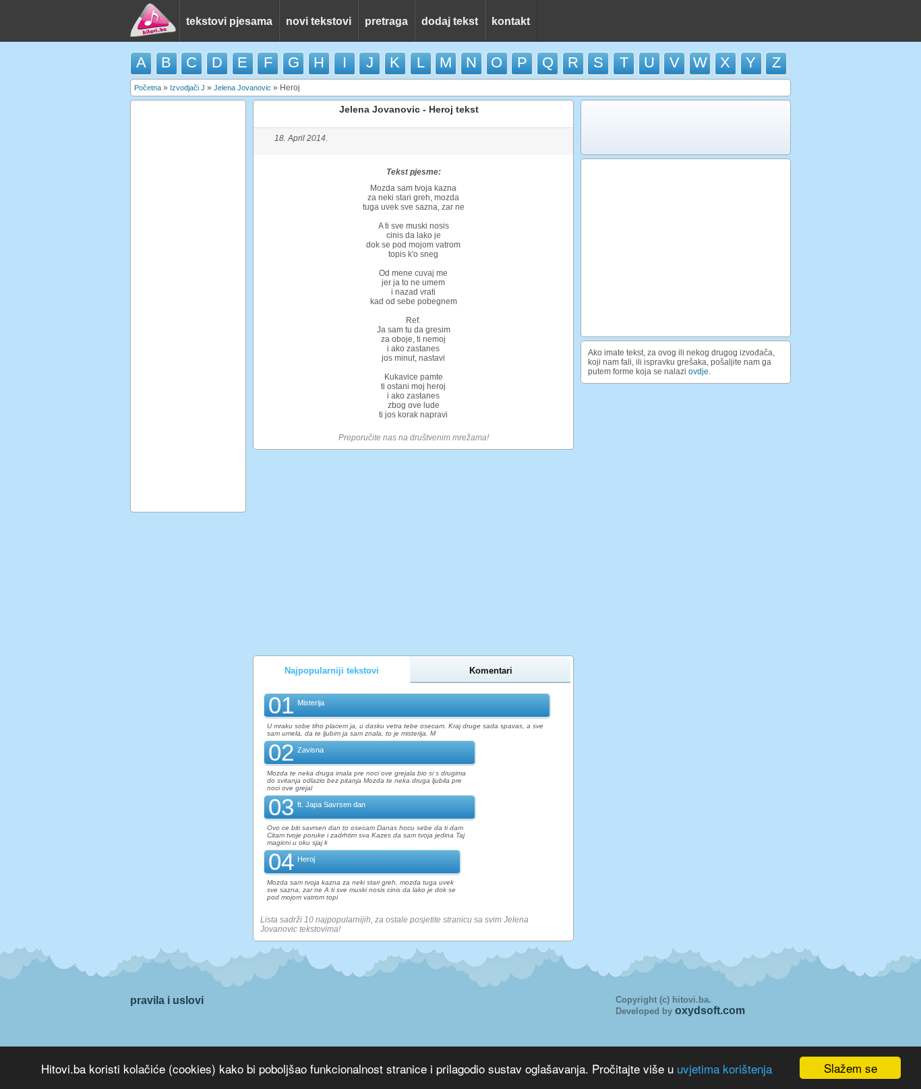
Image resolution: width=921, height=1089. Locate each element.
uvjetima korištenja (724, 1068)
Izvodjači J (187, 88)
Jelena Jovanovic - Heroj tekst (409, 109)
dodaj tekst (449, 21)
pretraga (386, 21)
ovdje (698, 371)
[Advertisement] (188, 306)
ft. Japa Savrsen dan (331, 804)
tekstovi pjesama (229, 21)
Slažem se (850, 1067)
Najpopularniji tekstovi (332, 671)
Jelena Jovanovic (242, 88)
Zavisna (310, 750)
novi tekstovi (318, 21)
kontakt (511, 21)
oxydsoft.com (710, 1010)
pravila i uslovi (167, 1000)
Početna (147, 88)
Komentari (490, 671)
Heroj (306, 859)
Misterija (310, 703)
